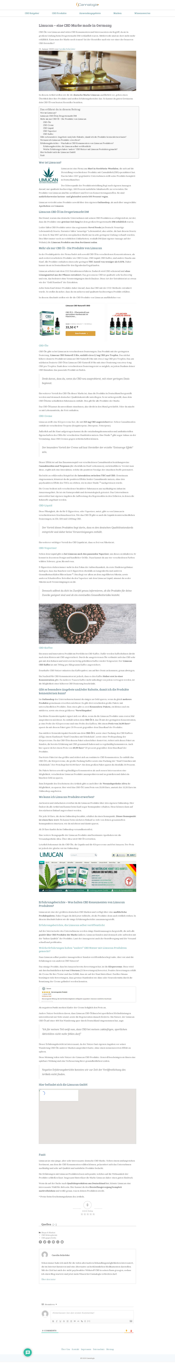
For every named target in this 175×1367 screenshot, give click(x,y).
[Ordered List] (67, 1321)
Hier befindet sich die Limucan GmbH (57, 152)
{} (85, 1321)
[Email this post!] (62, 1242)
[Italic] (57, 1321)
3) (72, 574)
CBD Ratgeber (32, 13)
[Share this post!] (40, 1242)
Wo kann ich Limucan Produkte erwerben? (60, 140)
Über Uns (65, 1349)
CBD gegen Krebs (49, 1238)
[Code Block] (78, 1321)
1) (111, 434)
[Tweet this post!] (44, 1242)
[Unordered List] (71, 1321)
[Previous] (44, 994)
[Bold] (53, 1321)
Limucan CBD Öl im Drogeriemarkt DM (58, 116)
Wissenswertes (142, 13)
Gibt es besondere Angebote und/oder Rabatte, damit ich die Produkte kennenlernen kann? (83, 137)
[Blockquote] (74, 1321)
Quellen (46, 1224)
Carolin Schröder (66, 49)
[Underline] (60, 1321)
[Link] (82, 1321)
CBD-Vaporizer (50, 131)
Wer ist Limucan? (48, 113)
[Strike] (64, 1321)
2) (100, 482)
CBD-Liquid (48, 128)
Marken (118, 13)
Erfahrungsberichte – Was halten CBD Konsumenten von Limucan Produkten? (77, 143)
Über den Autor (49, 1279)
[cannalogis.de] (87, 4)
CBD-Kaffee (48, 134)
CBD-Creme (48, 125)
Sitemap (110, 1349)
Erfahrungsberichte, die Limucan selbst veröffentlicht (67, 146)
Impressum (86, 1349)
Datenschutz (99, 1349)
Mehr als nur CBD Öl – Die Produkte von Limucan (63, 119)
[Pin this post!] (53, 1242)
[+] (88, 1321)
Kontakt (75, 1349)
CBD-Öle (47, 122)
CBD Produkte (59, 13)
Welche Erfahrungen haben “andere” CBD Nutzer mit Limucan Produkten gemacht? (80, 149)
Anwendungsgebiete (90, 13)
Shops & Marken (48, 1232)
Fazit (42, 155)
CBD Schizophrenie (49, 1235)
